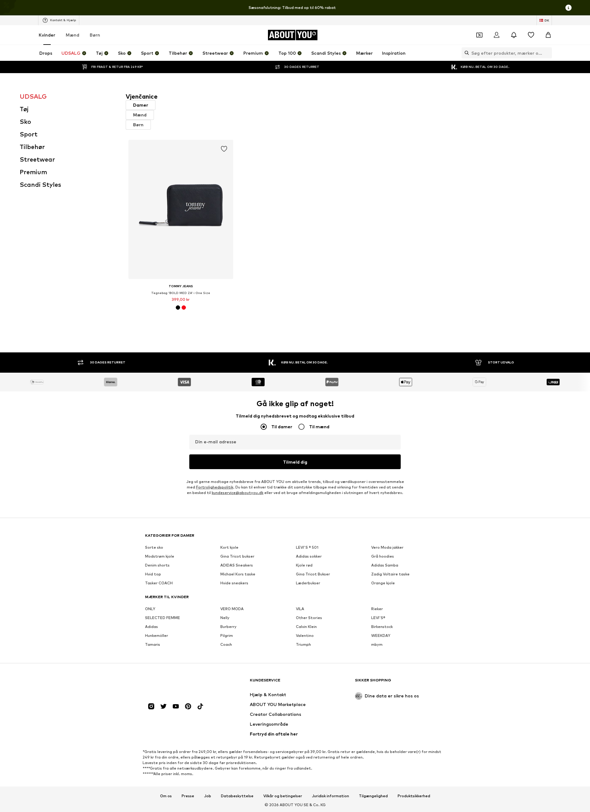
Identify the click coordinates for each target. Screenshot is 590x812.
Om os (166, 796)
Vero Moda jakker (387, 547)
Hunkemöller (156, 635)
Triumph (303, 644)
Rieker (377, 608)
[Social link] (151, 706)
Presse (188, 796)
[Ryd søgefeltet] (547, 52)
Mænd (72, 34)
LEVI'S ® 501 (307, 547)
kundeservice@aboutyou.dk (237, 492)
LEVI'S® (378, 617)
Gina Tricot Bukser (313, 574)
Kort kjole (229, 547)
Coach (226, 644)
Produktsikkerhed (414, 796)
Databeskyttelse (237, 796)
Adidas (151, 626)
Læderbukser (308, 583)
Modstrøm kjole (159, 556)
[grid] (348, 237)
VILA (300, 608)
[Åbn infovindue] (568, 8)
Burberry (228, 626)
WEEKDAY (380, 635)
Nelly (225, 617)
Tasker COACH (159, 583)
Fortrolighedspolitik (214, 487)
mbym (377, 644)
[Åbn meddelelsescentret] (513, 35)
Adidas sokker (309, 556)
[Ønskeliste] (531, 35)
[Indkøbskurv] (548, 35)
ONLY (150, 608)
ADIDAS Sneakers (236, 565)
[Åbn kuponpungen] (479, 35)
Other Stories (309, 617)
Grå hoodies (382, 556)
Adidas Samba (384, 565)
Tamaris (152, 644)
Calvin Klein (306, 626)
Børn (95, 34)
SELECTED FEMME (162, 617)
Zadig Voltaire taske (390, 574)
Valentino (305, 635)
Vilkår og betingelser (282, 796)
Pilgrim (226, 635)
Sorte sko (154, 547)
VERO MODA (232, 608)
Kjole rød (304, 565)
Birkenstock (382, 626)
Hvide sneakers (234, 583)
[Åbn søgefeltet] (465, 53)
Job (207, 796)
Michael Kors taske (237, 574)
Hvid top (153, 574)
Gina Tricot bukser (237, 556)
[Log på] (496, 35)
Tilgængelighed (373, 796)
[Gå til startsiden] (178, 683)
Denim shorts (157, 565)
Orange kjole (383, 583)
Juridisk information (330, 796)
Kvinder (47, 34)
